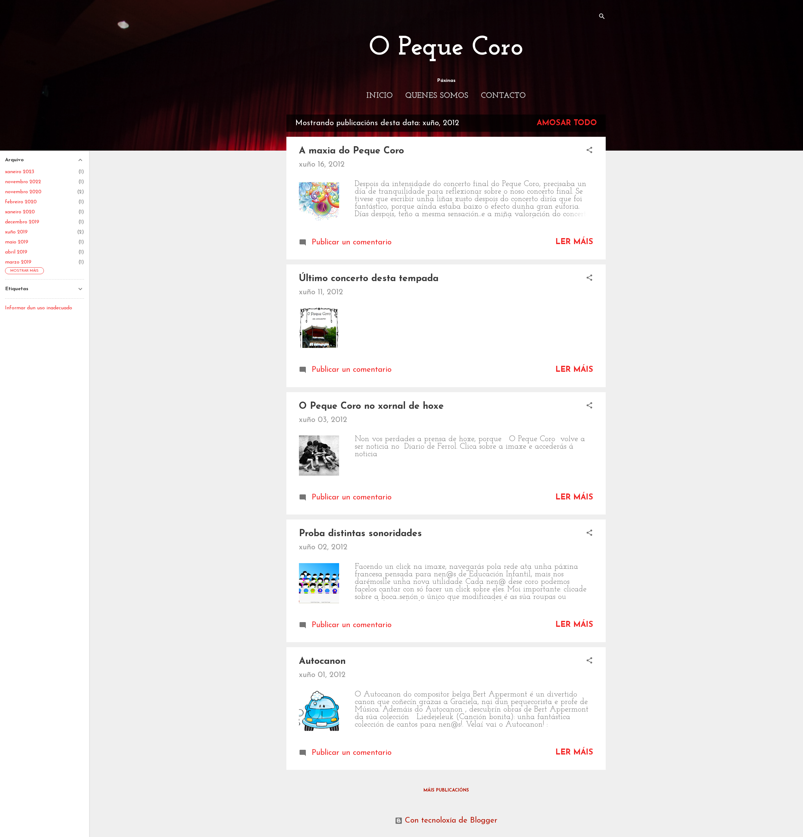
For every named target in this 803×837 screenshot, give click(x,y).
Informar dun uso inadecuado (38, 308)
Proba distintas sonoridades (360, 534)
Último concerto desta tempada (369, 279)
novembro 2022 (23, 181)
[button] (589, 151)
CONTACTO (503, 96)
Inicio (379, 96)
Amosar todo (567, 123)
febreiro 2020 (21, 202)
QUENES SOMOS (436, 96)
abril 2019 (16, 252)
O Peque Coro (446, 48)
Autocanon (322, 661)
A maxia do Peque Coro (351, 151)
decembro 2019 (22, 222)
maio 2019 (16, 242)
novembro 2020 (23, 192)
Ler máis (574, 242)
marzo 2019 (18, 262)
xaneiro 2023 (19, 171)
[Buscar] (602, 17)
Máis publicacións (446, 790)
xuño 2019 (16, 232)
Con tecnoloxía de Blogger (449, 820)
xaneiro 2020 (20, 212)
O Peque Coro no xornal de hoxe (371, 406)
